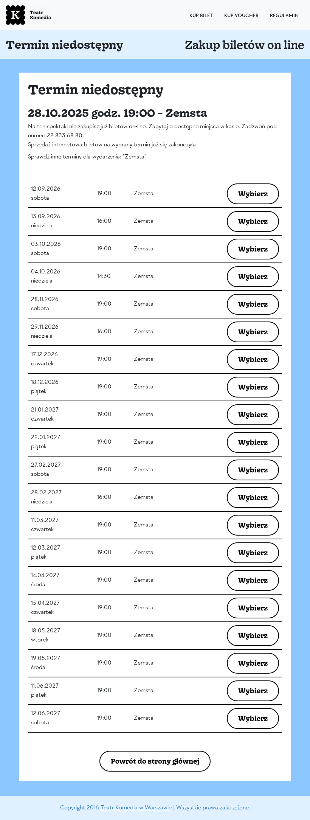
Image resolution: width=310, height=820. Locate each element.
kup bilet (201, 15)
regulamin (284, 15)
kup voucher (241, 15)
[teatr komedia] (45, 15)
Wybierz (253, 193)
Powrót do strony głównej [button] (155, 761)
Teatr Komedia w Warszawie (136, 807)
